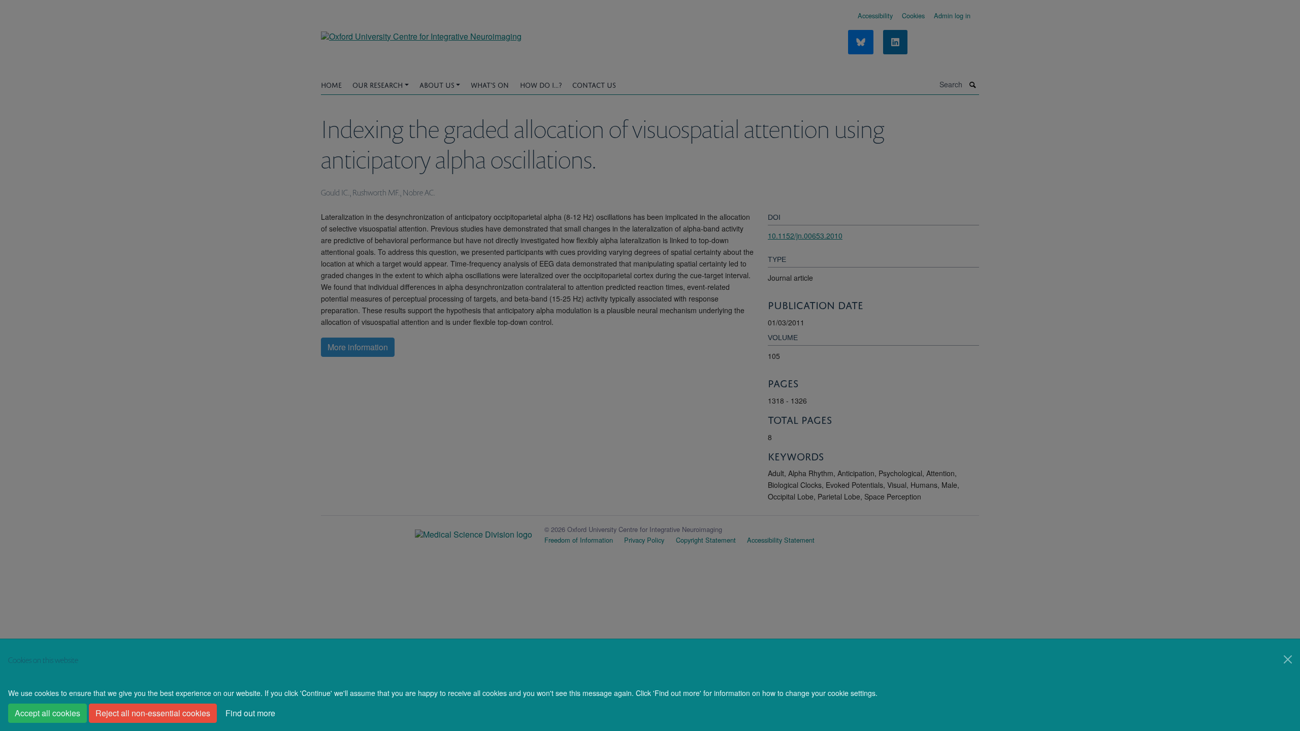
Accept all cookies (47, 713)
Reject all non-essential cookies (152, 713)
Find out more (250, 713)
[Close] (1288, 659)
